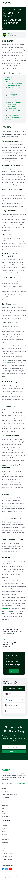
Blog (3, 808)
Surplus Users (11, 92)
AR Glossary (5, 816)
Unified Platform (12, 106)
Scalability (10, 113)
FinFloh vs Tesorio (7, 851)
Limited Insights (12, 98)
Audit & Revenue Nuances (14, 102)
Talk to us (14, 671)
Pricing (3, 831)
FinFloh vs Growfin (7, 853)
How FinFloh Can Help (10, 104)
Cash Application (6, 797)
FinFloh (6, 363)
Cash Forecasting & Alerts (14, 117)
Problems (7, 81)
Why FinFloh (5, 829)
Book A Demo (14, 751)
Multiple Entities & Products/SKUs (12, 95)
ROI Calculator (6, 814)
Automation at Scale (13, 108)
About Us (4, 834)
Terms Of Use (5, 839)
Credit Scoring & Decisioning (10, 794)
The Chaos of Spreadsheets (15, 83)
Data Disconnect (12, 100)
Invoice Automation (7, 800)
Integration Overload (13, 90)
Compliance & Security (13, 115)
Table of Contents (9, 79)
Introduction (8, 77)
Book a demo (6, 820)
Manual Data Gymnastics (14, 85)
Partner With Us (6, 837)
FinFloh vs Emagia (7, 859)
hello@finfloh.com (20, 783)
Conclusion (8, 119)
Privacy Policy (6, 842)
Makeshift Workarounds (14, 87)
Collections (5, 791)
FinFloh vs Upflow (7, 856)
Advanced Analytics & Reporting (16, 110)
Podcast (4, 811)
